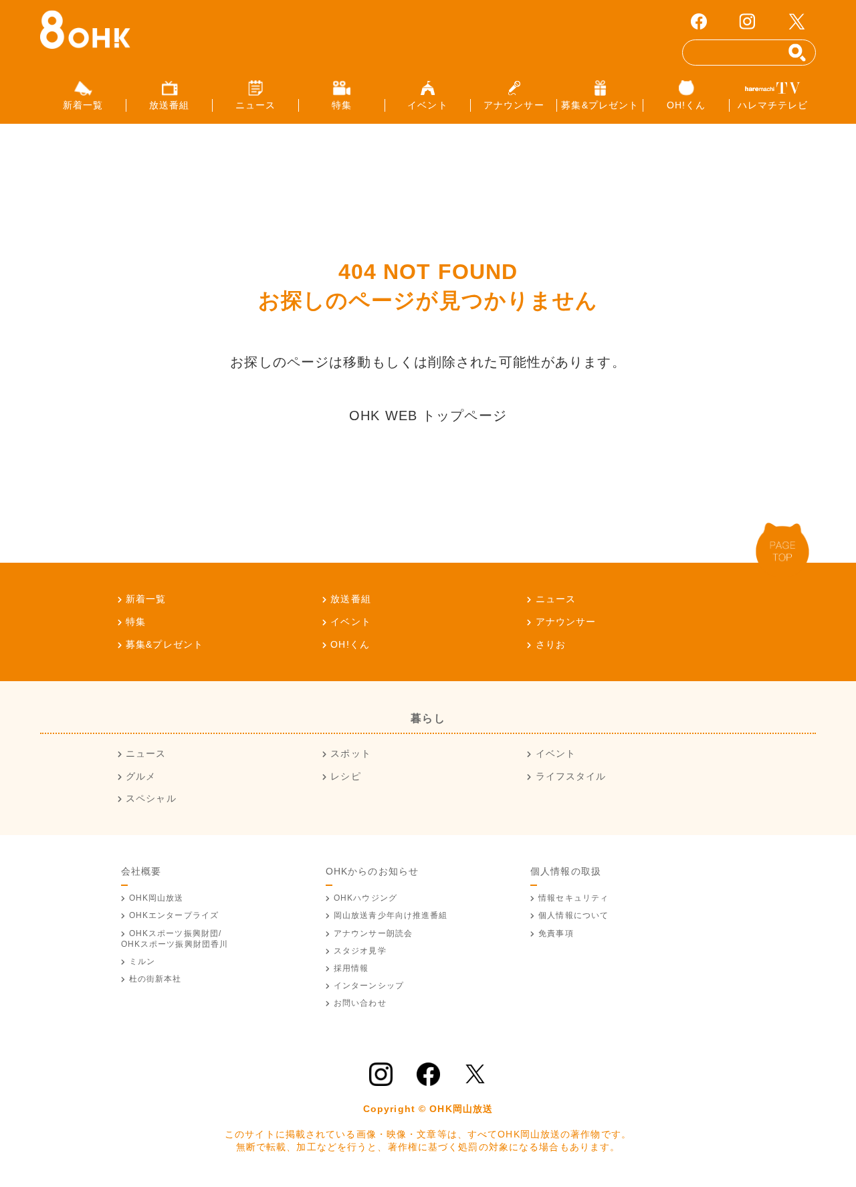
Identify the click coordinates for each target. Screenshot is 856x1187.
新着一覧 (146, 599)
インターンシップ (369, 985)
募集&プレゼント (164, 644)
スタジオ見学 (360, 950)
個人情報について (573, 915)
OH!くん (350, 644)
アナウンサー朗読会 (373, 933)
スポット (350, 753)
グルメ (141, 776)
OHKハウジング (365, 898)
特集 (136, 621)
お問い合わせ (360, 1003)
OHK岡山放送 (156, 898)
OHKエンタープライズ (174, 915)
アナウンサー (566, 621)
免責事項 (555, 933)
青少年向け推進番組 (391, 915)
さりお (551, 644)
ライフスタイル (571, 776)
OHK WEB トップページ (428, 415)
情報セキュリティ (573, 898)
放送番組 (350, 599)
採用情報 (351, 968)
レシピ (345, 776)
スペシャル (151, 798)
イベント (350, 621)
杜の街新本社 (155, 979)
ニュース (556, 599)
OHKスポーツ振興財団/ (175, 939)
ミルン (142, 961)
